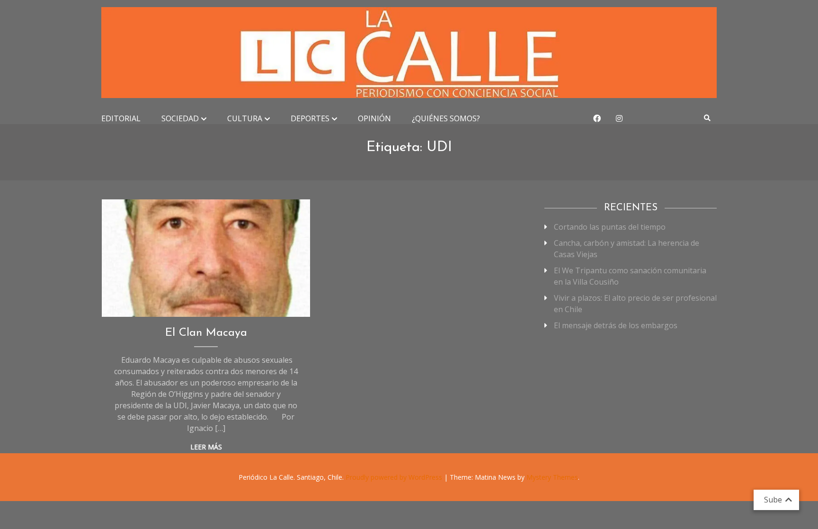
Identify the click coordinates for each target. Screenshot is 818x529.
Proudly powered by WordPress (395, 477)
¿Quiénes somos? (446, 118)
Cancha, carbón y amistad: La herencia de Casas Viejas (626, 249)
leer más (206, 446)
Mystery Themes (552, 477)
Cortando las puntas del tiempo (610, 227)
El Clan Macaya (206, 333)
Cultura (244, 118)
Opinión (374, 118)
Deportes (310, 118)
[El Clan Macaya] (206, 258)
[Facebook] (597, 118)
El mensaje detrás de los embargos (615, 325)
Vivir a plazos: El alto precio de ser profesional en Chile (635, 303)
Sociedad (180, 118)
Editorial (121, 118)
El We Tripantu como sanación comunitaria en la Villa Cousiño (630, 276)
